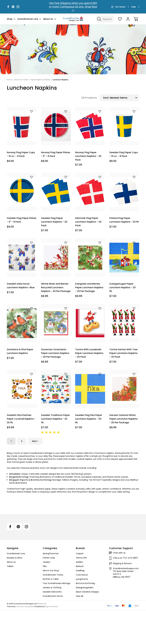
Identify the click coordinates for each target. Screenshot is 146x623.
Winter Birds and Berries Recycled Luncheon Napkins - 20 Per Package (55, 287)
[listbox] (124, 98)
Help (133, 6)
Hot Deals (120, 6)
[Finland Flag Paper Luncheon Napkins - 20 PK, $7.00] (124, 192)
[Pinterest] (13, 6)
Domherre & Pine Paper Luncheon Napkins (20, 351)
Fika (44, 566)
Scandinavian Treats (53, 574)
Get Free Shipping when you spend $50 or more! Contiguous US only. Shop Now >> (73, 6)
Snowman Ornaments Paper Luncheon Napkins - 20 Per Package (55, 353)
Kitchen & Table (51, 579)
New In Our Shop (51, 570)
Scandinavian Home (53, 596)
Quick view (24, 116)
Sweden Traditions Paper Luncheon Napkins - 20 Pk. (55, 418)
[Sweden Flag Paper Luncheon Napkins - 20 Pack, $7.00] (56, 192)
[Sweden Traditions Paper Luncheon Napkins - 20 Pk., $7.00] (56, 389)
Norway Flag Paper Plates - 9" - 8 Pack (55, 154)
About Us (48, 18)
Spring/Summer (51, 553)
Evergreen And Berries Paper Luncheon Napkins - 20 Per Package (89, 287)
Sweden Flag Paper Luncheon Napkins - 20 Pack (54, 221)
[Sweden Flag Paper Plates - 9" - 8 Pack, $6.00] (22, 192)
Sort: (106, 97)
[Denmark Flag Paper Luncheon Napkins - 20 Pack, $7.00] (90, 192)
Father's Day (49, 557)
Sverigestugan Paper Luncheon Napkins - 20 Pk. (122, 287)
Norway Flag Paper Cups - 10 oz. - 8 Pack (21, 154)
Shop (9, 18)
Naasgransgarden (84, 587)
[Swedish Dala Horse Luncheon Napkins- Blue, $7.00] (22, 257)
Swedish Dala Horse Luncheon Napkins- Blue (21, 285)
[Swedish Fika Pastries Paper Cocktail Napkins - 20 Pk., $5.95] (22, 389)
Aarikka (79, 562)
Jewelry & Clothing (52, 587)
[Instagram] (18, 6)
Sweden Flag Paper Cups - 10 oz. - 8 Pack (123, 154)
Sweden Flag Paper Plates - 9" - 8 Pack (21, 219)
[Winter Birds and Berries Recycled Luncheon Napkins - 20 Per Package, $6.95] (56, 257)
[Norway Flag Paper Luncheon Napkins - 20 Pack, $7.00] (90, 126)
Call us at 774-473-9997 (125, 557)
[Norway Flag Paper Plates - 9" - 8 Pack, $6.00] (56, 126)
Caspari (79, 553)
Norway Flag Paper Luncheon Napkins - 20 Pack (88, 156)
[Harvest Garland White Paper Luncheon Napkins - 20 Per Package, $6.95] (124, 389)
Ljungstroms (82, 579)
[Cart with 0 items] (136, 19)
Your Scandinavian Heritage (56, 583)
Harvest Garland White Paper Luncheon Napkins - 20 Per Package (123, 418)
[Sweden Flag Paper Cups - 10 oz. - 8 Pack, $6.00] (124, 126)
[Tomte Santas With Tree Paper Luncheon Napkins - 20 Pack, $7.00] (124, 323)
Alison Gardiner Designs (87, 591)
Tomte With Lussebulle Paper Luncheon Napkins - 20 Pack (89, 353)
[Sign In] (128, 19)
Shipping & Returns (122, 563)
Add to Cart (22, 139)
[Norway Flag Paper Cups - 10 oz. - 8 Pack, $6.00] (22, 126)
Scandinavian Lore (27, 18)
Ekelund (79, 566)
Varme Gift (81, 557)
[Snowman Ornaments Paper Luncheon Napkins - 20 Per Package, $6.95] (56, 323)
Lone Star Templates (25, 606)
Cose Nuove (82, 574)
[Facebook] (8, 6)
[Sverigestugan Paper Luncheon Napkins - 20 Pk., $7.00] (124, 257)
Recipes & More (14, 557)
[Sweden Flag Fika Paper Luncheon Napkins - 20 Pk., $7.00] (90, 389)
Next (34, 441)
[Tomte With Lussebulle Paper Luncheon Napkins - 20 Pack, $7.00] (90, 323)
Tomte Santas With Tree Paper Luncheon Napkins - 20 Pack (123, 353)
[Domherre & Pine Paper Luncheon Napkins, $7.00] (22, 323)
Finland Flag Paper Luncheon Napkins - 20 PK (124, 219)
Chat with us (119, 552)
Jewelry (46, 562)
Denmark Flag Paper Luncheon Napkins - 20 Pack (88, 221)
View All (79, 596)
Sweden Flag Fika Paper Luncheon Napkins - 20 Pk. (88, 418)
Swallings (80, 570)
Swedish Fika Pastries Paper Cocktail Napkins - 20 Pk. (21, 418)
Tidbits (10, 566)
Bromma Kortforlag (85, 583)
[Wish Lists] (120, 19)
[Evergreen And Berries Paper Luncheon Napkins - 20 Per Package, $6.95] (90, 257)
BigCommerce (51, 606)
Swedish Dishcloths (52, 591)
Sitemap (42, 603)
